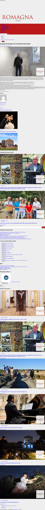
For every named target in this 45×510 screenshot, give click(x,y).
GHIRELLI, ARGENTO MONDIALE (7, 256)
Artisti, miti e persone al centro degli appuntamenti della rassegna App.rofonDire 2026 (18, 223)
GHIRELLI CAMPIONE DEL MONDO (8, 245)
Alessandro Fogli (2, 46)
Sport (3, 31)
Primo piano (4, 25)
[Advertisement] (22, 7)
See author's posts (2, 104)
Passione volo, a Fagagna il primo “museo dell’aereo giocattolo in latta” (12, 236)
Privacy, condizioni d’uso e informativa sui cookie (9, 505)
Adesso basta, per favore (4, 235)
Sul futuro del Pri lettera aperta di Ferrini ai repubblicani (9, 233)
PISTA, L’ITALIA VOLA (5, 250)
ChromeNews (16, 509)
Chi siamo (3, 30)
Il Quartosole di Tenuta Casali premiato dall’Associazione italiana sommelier (12, 237)
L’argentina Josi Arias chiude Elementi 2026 (9, 502)
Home (3, 24)
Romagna (3, 41)
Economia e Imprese (5, 28)
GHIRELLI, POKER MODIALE (6, 252)
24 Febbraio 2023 (8, 46)
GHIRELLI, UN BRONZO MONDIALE (8, 246)
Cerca (1, 225)
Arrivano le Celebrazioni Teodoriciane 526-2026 (10, 463)
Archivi (1, 285)
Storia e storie (4, 29)
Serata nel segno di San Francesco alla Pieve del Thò (11, 427)
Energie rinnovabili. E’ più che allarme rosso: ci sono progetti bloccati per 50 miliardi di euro (15, 238)
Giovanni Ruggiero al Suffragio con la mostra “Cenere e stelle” (13, 319)
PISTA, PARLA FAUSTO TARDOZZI (7, 243)
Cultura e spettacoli (5, 27)
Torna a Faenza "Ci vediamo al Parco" (8, 258)
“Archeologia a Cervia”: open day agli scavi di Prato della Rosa (13, 391)
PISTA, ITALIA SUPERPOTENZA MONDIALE (7, 265)
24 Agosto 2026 (2, 190)
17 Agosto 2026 (2, 224)
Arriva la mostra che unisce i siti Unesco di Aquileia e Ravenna (12, 254)
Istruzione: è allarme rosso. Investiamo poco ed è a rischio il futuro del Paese (13, 232)
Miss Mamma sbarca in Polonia (5, 234)
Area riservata (4, 507)
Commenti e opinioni (5, 26)
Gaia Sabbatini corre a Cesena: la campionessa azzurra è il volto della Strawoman (13, 266)
